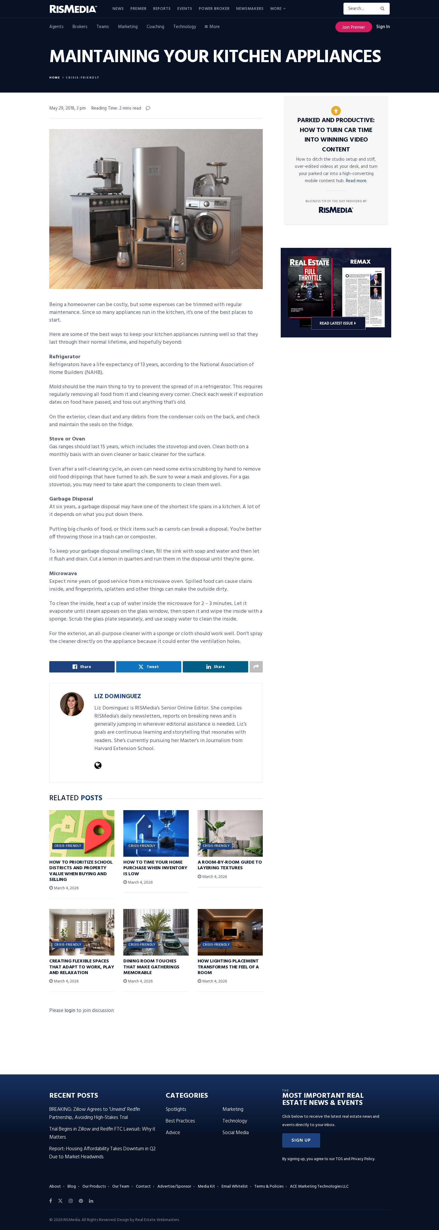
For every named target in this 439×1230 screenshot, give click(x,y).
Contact (143, 1186)
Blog (71, 1186)
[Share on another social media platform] (256, 666)
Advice (173, 1133)
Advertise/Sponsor (174, 1186)
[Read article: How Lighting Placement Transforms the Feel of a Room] (230, 932)
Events (184, 9)
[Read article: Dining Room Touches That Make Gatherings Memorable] (155, 932)
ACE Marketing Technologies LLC (319, 1186)
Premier (139, 9)
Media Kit (206, 1186)
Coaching (155, 26)
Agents (56, 26)
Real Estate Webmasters (157, 1220)
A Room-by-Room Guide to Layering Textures (230, 865)
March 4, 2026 (66, 888)
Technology (184, 26)
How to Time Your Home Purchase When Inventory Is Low (155, 868)
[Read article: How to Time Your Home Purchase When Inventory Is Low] (155, 833)
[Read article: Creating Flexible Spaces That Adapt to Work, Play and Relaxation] (81, 932)
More (276, 9)
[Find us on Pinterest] (81, 1201)
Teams (102, 26)
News (118, 9)
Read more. (356, 181)
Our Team (120, 1186)
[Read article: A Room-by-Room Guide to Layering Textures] (230, 833)
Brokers (80, 26)
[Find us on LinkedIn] (91, 1201)
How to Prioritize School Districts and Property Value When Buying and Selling (80, 871)
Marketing (128, 26)
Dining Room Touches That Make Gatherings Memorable (151, 966)
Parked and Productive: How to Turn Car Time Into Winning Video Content (336, 135)
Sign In (383, 26)
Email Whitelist (235, 1186)
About (55, 1186)
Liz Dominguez (117, 696)
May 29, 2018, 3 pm (67, 108)
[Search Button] (383, 9)
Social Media (235, 1133)
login (70, 1011)
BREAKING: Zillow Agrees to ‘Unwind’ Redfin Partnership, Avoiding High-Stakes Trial (94, 1113)
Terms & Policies (268, 1186)
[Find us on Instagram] (71, 1201)
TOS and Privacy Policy (355, 1159)
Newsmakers (250, 9)
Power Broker (214, 9)
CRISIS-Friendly (82, 77)
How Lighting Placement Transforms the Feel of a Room (228, 966)
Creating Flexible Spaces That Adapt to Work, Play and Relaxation (81, 966)
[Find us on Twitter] (60, 1201)
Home (54, 77)
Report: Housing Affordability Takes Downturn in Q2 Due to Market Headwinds (102, 1153)
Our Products (94, 1186)
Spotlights (176, 1109)
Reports (162, 9)
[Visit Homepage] (76, 9)
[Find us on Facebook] (50, 1201)
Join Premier (353, 27)
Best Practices (180, 1121)
